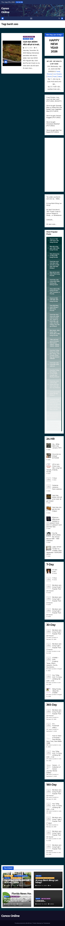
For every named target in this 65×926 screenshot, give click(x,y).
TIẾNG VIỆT (25, 38)
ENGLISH (7, 896)
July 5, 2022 (29, 47)
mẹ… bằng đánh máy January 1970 (56, 446)
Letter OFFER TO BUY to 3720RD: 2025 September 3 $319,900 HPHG (54, 550)
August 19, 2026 (11, 904)
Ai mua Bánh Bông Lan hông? (46, 881)
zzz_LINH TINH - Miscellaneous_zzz (45, 878)
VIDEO (31, 38)
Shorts (49, 76)
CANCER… (49, 220)
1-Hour (54, 478)
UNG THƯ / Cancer (14, 896)
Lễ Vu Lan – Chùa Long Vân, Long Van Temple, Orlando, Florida (54, 468)
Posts (54, 76)
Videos (60, 76)
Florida (20, 885)
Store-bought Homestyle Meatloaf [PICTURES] (53, 124)
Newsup (39, 923)
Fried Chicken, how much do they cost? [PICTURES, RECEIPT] (53, 99)
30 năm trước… (51, 224)
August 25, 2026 (11, 885)
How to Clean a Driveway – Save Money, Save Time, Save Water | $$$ (54, 739)
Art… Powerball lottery (55, 725)
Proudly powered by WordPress (23, 923)
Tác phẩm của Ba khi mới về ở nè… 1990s (16, 881)
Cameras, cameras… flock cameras (57, 487)
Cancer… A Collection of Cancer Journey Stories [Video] (53, 768)
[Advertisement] (54, 164)
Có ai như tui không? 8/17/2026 (56, 456)
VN (36, 47)
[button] (59, 18)
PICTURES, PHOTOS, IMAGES (20, 875)
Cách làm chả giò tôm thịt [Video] (56, 509)
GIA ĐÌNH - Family (9, 875)
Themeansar (46, 923)
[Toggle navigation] (31, 18)
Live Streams (57, 74)
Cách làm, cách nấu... (28, 36)
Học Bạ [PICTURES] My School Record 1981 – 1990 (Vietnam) (53, 536)
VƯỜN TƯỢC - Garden (16, 878)
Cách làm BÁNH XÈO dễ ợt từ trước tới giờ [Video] (31, 44)
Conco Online (10, 916)
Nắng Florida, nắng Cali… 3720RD (56, 691)
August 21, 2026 (42, 885)
